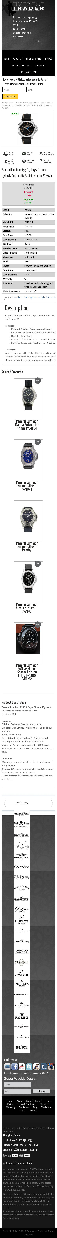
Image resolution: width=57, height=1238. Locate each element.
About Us (18, 59)
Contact (39, 65)
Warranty (10, 1107)
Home (6, 59)
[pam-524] (28, 129)
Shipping (44, 1104)
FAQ (29, 65)
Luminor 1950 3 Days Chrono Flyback (30, 103)
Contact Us (21, 29)
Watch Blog (17, 65)
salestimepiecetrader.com (24, 1149)
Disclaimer (24, 1107)
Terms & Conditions (26, 1104)
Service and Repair (28, 72)
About (19, 1101)
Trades (48, 59)
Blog (35, 1107)
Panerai (11, 103)
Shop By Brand (33, 59)
